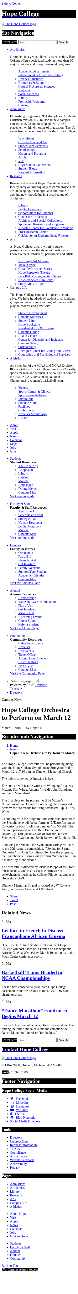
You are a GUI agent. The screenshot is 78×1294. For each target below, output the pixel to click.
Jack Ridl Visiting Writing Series (39, 276)
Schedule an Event (30, 515)
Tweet (14, 900)
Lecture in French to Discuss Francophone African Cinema (33, 933)
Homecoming (27, 598)
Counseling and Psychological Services (44, 354)
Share (13, 896)
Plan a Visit (25, 605)
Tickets (23, 387)
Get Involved (27, 564)
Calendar (16, 440)
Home (14, 745)
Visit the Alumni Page (24, 628)
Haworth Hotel (28, 662)
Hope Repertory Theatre (34, 272)
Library (23, 98)
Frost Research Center (32, 232)
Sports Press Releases (32, 395)
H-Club (23, 418)
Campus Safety (28, 343)
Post (13, 904)
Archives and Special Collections (40, 220)
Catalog (23, 105)
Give (13, 451)
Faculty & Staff (20, 503)
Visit (21, 161)
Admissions (17, 109)
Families (15, 545)
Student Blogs (27, 168)
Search (63, 42)
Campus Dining (28, 332)
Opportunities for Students (35, 213)
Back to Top (10, 1265)
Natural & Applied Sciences (36, 86)
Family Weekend (29, 568)
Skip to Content (12, 3)
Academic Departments (33, 71)
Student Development (32, 313)
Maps (13, 444)
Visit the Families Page (25, 583)
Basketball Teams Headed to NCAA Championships (32, 975)
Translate (41, 685)
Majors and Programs (32, 153)
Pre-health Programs (31, 101)
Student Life (26, 320)
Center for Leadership (32, 216)
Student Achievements (33, 146)
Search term (9, 42)
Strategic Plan (27, 519)
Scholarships (26, 149)
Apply (22, 157)
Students (15, 458)
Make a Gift (26, 613)
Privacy (15, 1167)
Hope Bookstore (29, 324)
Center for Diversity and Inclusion (40, 339)
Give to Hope (19, 1236)
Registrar (24, 90)
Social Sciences (28, 94)
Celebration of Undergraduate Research (44, 235)
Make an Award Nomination (37, 602)
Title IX (15, 1149)
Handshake (25, 485)
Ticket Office (27, 265)
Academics (17, 49)
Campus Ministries (30, 317)
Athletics (16, 358)
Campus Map (27, 492)
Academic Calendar (31, 575)
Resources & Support (32, 82)
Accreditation (19, 1156)
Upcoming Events (30, 617)
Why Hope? (26, 138)
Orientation (25, 553)
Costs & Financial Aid (32, 142)
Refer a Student (28, 624)
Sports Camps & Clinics (34, 391)
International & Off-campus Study (40, 75)
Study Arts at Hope (30, 284)
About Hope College (32, 658)
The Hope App (28, 466)
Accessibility (18, 1164)
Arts (13, 239)
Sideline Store (27, 403)
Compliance (18, 1152)
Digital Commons (30, 209)
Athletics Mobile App (32, 414)
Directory (16, 692)
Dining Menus (27, 488)
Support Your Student (32, 571)
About (14, 425)
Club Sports (26, 410)
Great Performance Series (35, 268)
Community (18, 635)
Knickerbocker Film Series (35, 280)
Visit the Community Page (27, 673)
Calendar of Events (30, 643)
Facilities (24, 406)
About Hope (18, 1213)
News (14, 436)
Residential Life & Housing (36, 328)
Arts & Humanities (30, 79)
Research (16, 176)
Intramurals (25, 399)
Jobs (13, 447)
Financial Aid (27, 560)
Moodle (23, 481)
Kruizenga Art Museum (33, 261)
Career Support (28, 620)
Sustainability (27, 347)
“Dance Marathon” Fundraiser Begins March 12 (35, 1013)
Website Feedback (22, 1160)
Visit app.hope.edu (22, 496)
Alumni (15, 590)
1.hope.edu (25, 470)
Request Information (31, 172)
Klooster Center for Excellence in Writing (45, 228)
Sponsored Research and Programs (41, 224)
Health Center (27, 335)
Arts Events (26, 651)
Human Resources (30, 522)
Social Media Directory (25, 1121)
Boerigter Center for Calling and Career (44, 351)
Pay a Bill (24, 556)
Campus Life (18, 287)
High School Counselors (34, 165)
